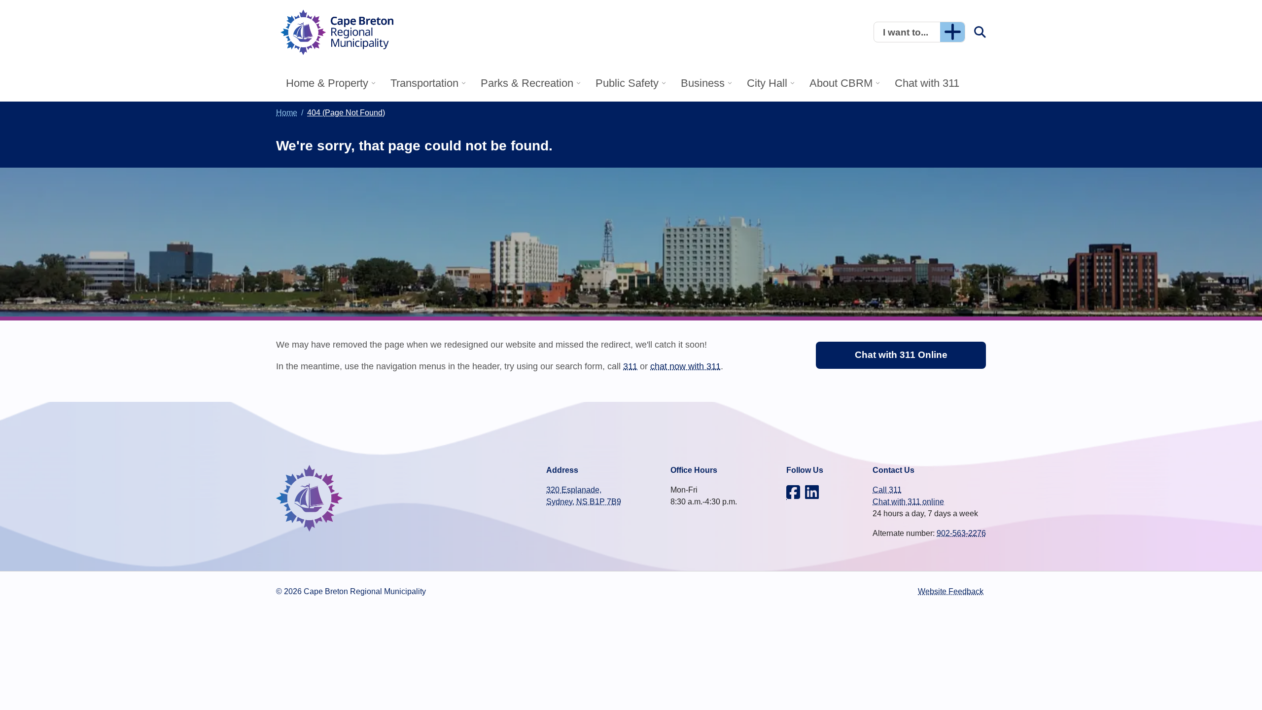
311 (630, 366)
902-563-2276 (961, 533)
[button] (919, 32)
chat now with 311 (685, 366)
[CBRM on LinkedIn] (812, 492)
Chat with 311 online (908, 501)
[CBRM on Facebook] (793, 492)
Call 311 (887, 490)
